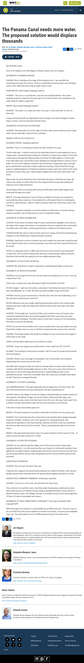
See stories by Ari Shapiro (24, 543)
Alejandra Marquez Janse (26, 47)
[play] (5, 10)
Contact (33, 636)
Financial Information (54, 641)
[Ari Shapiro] (6, 531)
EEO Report (34, 645)
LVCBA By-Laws (53, 645)
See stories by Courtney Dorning (27, 581)
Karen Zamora (8, 590)
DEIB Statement (36, 641)
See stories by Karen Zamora (14, 600)
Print (79, 49)
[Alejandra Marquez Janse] (6, 555)
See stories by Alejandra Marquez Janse (30, 563)
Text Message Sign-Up (72, 645)
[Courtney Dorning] (6, 575)
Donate (76, 3)
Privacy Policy (69, 636)
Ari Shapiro (12, 47)
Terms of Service (70, 641)
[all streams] (81, 10)
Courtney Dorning (41, 47)
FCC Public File (52, 636)
